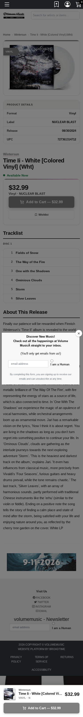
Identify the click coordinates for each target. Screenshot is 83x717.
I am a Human (59, 364)
